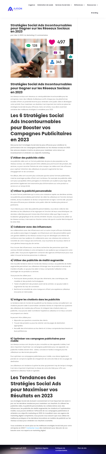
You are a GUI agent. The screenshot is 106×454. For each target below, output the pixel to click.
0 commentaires (41, 35)
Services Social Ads (62, 5)
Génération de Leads (45, 5)
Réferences (78, 5)
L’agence (31, 5)
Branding (94, 13)
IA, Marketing (29, 35)
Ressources (91, 5)
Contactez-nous (32, 428)
